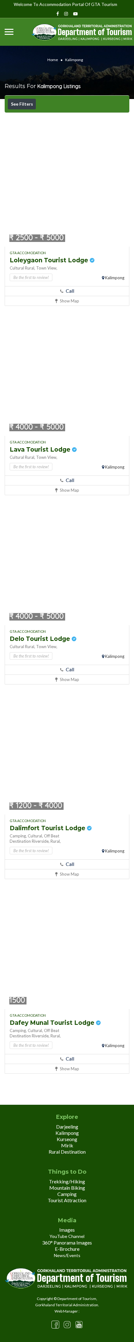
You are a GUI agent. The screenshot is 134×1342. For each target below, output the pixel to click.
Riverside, (41, 841)
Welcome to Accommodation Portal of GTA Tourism (65, 4)
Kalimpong (114, 277)
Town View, (46, 267)
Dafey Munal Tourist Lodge (53, 1022)
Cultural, (35, 835)
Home (52, 59)
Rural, (30, 267)
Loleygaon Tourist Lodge (50, 260)
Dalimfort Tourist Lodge (48, 828)
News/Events (67, 1255)
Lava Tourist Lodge (41, 449)
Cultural (17, 267)
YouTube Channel (67, 1236)
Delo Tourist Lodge (41, 638)
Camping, (18, 835)
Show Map (69, 300)
